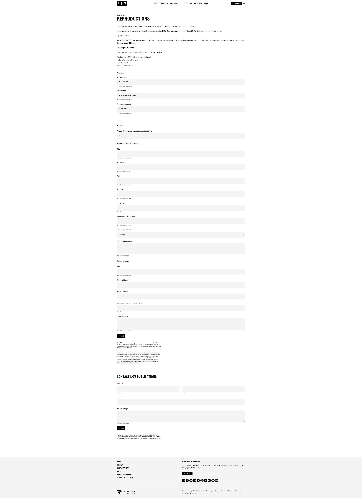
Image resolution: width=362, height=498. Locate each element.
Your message (122, 409)
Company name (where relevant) (129, 303)
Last (183, 392)
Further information (124, 241)
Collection (121, 15)
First (118, 392)
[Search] (244, 3)
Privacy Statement (127, 347)
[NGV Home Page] (122, 3)
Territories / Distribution (126, 216)
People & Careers (124, 475)
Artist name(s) (122, 77)
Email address (123, 280)
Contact (120, 465)
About (119, 462)
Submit (121, 336)
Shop (206, 3)
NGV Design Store (170, 31)
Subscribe (187, 473)
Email (120, 397)
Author (119, 176)
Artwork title (121, 91)
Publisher (120, 162)
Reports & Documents (126, 478)
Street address (122, 316)
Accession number (124, 104)
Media (119, 471)
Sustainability (123, 468)
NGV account (195, 468)
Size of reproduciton (125, 230)
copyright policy (155, 52)
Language (121, 203)
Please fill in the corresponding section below (134, 131)
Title (118, 149)
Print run (120, 189)
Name (119, 267)
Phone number (122, 291)
